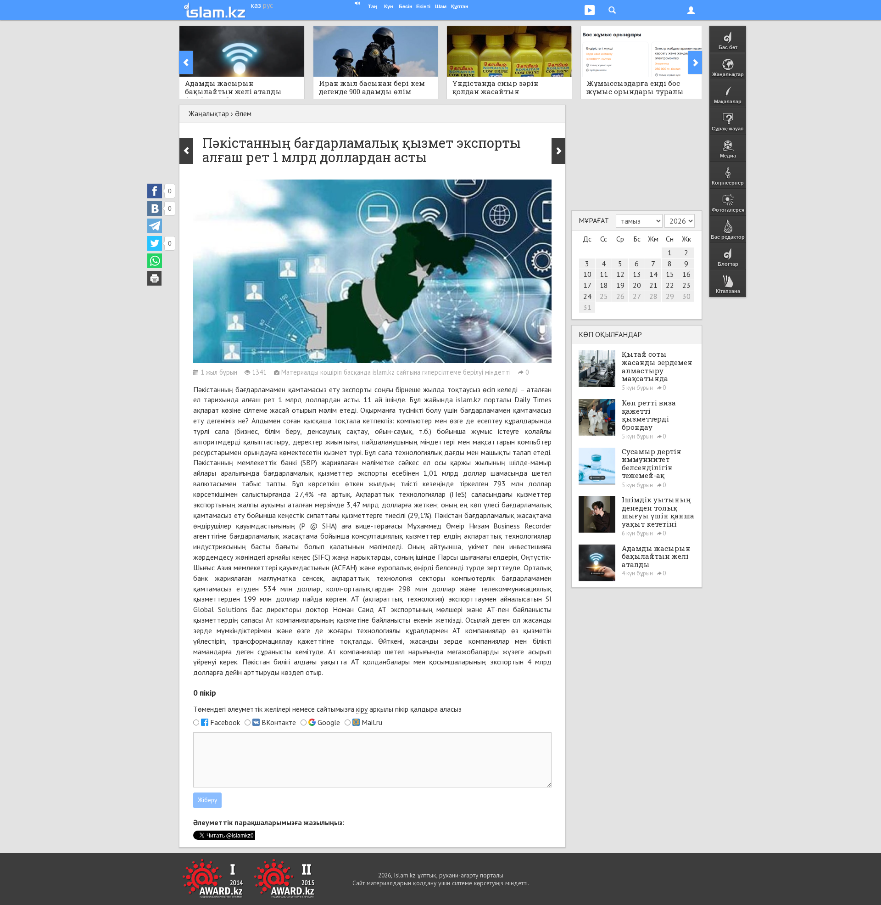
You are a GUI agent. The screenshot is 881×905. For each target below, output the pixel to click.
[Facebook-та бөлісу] (154, 191)
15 (670, 274)
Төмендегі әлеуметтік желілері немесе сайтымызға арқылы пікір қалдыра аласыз (327, 709)
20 (637, 285)
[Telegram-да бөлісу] (154, 226)
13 (637, 274)
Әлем (243, 113)
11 (604, 274)
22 (670, 285)
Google (329, 722)
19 (620, 285)
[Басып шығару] (154, 278)
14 (653, 274)
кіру (362, 709)
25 (604, 296)
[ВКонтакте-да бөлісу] (154, 208)
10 (587, 274)
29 (670, 296)
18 (604, 285)
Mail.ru (372, 722)
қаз (256, 5)
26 (620, 296)
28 (653, 296)
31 (587, 307)
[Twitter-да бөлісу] (154, 243)
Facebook (225, 722)
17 (587, 285)
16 (686, 274)
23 (686, 285)
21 (653, 285)
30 (686, 296)
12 (620, 274)
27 (637, 296)
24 (587, 296)
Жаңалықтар (209, 113)
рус (268, 5)
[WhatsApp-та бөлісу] (154, 260)
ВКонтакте (279, 722)
